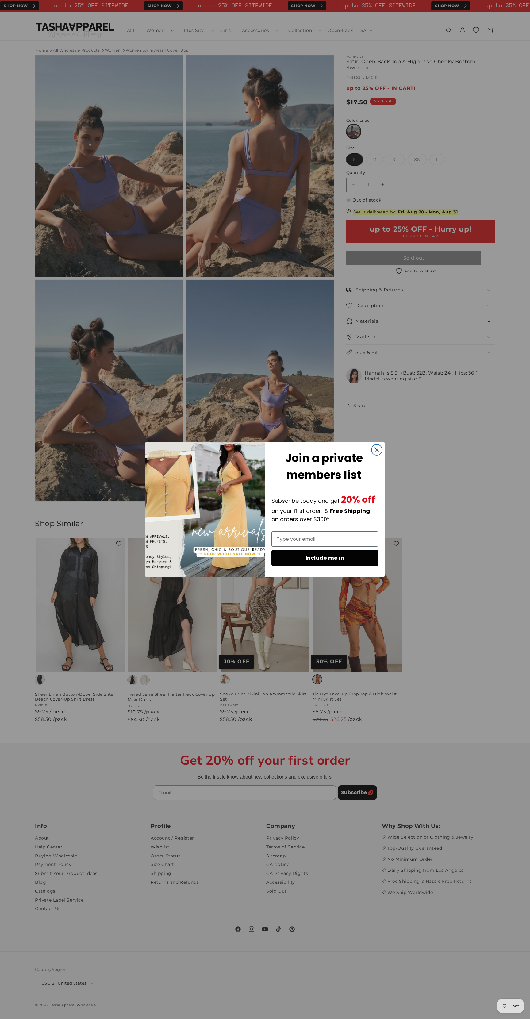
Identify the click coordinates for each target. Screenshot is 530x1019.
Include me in (324, 558)
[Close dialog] (376, 449)
